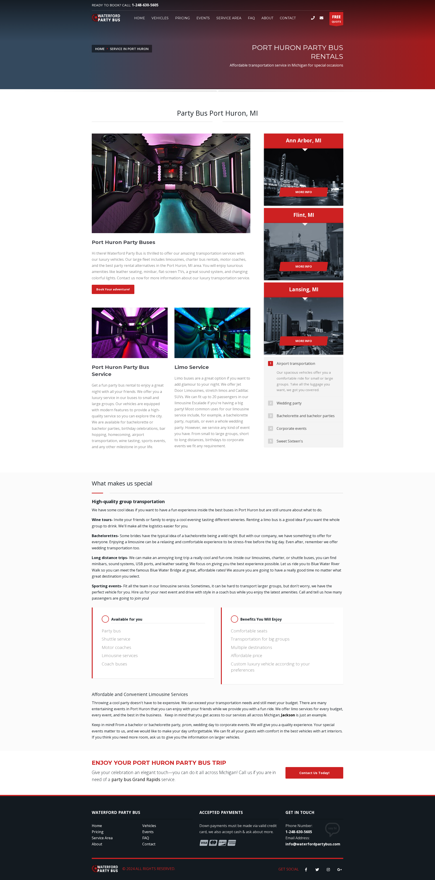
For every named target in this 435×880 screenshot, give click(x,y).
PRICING (182, 18)
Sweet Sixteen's (290, 441)
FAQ (251, 18)
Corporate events (292, 428)
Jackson (288, 715)
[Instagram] (328, 870)
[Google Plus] (339, 870)
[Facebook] (306, 870)
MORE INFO (303, 192)
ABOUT (267, 18)
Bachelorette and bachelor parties (306, 415)
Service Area (102, 837)
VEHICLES (160, 18)
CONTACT (288, 18)
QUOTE (336, 18)
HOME (139, 18)
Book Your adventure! (113, 289)
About (97, 844)
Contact (148, 844)
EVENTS (203, 18)
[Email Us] (322, 17)
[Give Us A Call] (313, 17)
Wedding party (289, 403)
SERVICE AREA (228, 18)
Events (148, 831)
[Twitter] (317, 870)
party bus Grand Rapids (136, 779)
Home (100, 49)
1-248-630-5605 (145, 4)
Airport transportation (296, 363)
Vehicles (149, 825)
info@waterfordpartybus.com (312, 844)
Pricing (98, 831)
